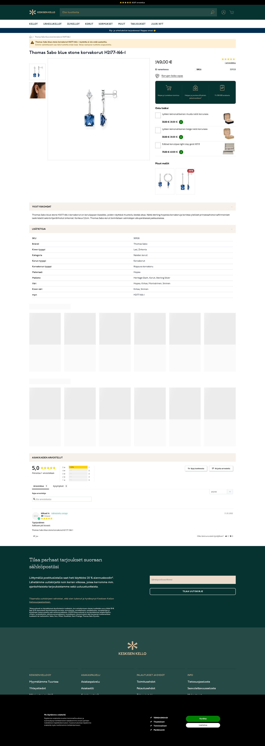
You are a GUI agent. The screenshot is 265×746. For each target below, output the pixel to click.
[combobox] (138, 12)
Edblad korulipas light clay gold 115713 (181, 144)
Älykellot (73, 24)
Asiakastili (87, 688)
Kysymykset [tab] (58, 486)
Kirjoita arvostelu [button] (222, 468)
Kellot (33, 24)
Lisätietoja (39, 229)
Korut (89, 24)
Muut (121, 24)
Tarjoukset (138, 24)
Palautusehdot (146, 688)
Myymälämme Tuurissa (43, 681)
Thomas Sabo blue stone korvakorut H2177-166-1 (52, 37)
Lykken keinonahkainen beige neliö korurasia (184, 129)
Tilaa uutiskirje (193, 591)
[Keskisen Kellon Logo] (42, 12)
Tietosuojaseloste (199, 681)
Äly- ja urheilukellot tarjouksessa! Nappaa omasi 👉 (132, 30)
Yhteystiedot (37, 688)
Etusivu (30, 37)
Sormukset (106, 24)
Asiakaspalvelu (90, 681)
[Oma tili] (223, 12)
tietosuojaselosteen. (40, 602)
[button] (226, 536)
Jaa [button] (36, 536)
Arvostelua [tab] (38, 486)
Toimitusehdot (146, 681)
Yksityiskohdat (41, 207)
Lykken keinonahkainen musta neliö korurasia (185, 114)
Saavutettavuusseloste (202, 688)
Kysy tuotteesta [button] (197, 468)
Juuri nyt (157, 24)
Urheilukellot (52, 24)
